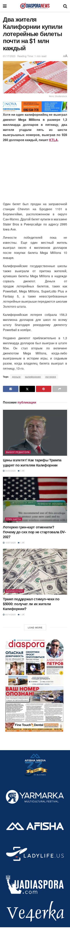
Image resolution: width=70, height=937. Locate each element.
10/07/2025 (10, 542)
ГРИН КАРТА (13, 519)
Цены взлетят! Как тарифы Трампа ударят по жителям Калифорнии (32, 462)
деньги (16, 376)
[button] (35, 684)
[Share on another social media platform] (59, 389)
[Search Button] (65, 6)
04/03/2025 (10, 470)
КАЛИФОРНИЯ (14, 591)
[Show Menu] (5, 6)
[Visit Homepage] (35, 6)
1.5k (22, 470)
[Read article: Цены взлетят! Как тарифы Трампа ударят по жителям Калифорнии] (35, 433)
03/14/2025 (10, 614)
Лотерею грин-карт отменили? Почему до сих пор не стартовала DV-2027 (34, 532)
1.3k (22, 614)
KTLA (53, 140)
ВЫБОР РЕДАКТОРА (18, 452)
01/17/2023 (9, 56)
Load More (35, 627)
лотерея (50, 376)
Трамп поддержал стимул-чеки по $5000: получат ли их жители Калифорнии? (31, 603)
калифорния (33, 376)
